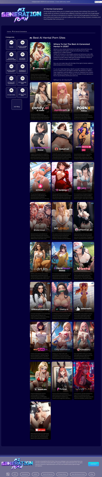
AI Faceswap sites (22, 82)
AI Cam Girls (11, 95)
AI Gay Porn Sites (22, 94)
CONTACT (94, 464)
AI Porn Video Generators (11, 71)
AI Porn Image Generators (22, 47)
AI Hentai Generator (22, 59)
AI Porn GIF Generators (11, 82)
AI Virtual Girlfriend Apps (11, 59)
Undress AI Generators (22, 71)
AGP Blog (17, 106)
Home (9, 31)
